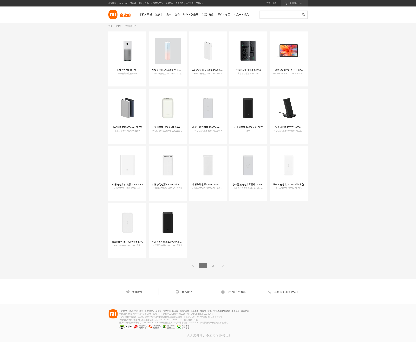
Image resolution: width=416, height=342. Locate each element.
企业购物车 (295, 3)
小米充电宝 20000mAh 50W (248, 127)
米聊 (141, 310)
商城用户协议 (206, 310)
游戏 (152, 310)
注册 (274, 3)
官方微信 (187, 292)
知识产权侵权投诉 (165, 322)
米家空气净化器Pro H (127, 69)
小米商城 (112, 3)
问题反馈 (226, 310)
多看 (147, 310)
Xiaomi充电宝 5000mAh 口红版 (168, 69)
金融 (140, 3)
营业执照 (206, 316)
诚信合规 (245, 310)
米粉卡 (166, 310)
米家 (136, 310)
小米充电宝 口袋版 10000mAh (127, 184)
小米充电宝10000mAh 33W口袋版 (169, 127)
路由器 (158, 310)
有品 (147, 3)
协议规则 (190, 3)
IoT (126, 3)
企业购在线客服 (237, 292)
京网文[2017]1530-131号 (202, 313)
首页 (110, 25)
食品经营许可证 (191, 319)
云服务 (133, 3)
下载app (199, 3)
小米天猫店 (184, 310)
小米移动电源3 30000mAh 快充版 (169, 184)
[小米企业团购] (112, 14)
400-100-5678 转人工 (286, 292)
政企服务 (174, 310)
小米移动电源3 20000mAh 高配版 (169, 241)
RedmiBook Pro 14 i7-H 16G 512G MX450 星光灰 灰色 (301, 69)
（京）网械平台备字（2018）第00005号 (137, 316)
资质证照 (179, 3)
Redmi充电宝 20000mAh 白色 (288, 184)
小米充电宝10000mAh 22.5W (127, 127)
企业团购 (169, 3)
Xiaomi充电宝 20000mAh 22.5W (208, 69)
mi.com (124, 313)
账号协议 (217, 310)
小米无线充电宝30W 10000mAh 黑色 (292, 127)
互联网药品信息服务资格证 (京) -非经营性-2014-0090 (178, 316)
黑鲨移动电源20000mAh (248, 69)
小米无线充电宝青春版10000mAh (249, 184)
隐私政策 (194, 310)
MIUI (121, 3)
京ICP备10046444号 (153, 313)
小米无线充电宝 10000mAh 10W (208, 127)
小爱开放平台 (157, 3)
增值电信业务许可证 (128, 319)
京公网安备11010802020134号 (177, 313)
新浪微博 (137, 292)
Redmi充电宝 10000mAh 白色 (127, 241)
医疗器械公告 (216, 316)
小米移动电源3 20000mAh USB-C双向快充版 (215, 184)
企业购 (118, 26)
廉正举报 (235, 310)
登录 (268, 3)
